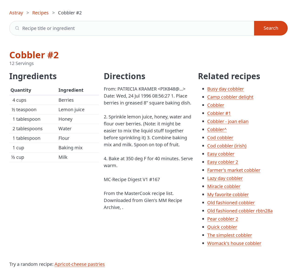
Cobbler (215, 105)
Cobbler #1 (219, 113)
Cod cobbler (220, 137)
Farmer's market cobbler (233, 170)
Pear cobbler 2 (222, 219)
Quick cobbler (222, 227)
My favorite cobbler (228, 194)
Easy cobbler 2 (222, 162)
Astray (16, 13)
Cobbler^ (217, 129)
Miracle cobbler (223, 186)
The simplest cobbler (229, 235)
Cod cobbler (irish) (226, 146)
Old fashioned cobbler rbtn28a (240, 211)
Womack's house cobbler (234, 243)
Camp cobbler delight (230, 97)
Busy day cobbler (225, 89)
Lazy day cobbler (225, 178)
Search (271, 28)
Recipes (40, 13)
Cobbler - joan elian (228, 121)
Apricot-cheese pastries (80, 264)
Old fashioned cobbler (231, 202)
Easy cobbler (220, 154)
